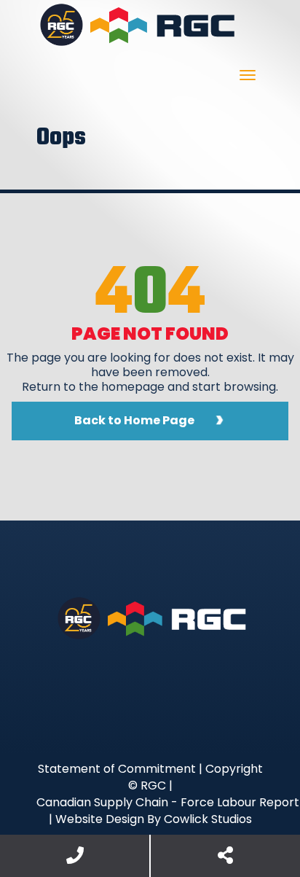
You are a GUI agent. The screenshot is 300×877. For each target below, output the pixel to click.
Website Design (99, 819)
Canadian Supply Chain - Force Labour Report (167, 802)
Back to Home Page (134, 420)
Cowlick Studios (208, 819)
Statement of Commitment (117, 768)
